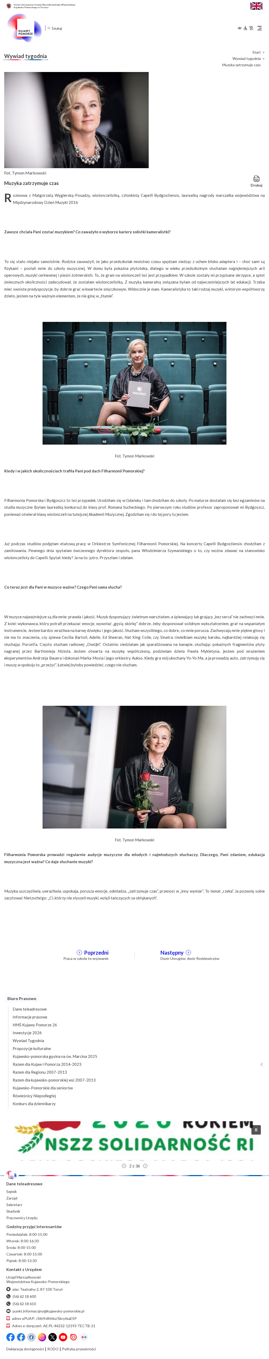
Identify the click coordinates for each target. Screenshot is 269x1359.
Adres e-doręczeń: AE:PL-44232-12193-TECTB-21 (53, 1326)
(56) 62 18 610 (24, 1303)
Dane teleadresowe (30, 1009)
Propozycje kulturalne (32, 1048)
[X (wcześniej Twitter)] (52, 1337)
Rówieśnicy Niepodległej (34, 1095)
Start (256, 52)
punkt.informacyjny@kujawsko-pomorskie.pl (48, 1311)
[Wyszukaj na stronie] (48, 28)
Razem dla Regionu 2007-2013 (40, 1072)
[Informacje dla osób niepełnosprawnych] (248, 28)
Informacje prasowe (30, 1017)
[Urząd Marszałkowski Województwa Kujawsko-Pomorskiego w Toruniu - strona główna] (24, 28)
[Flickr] (84, 1337)
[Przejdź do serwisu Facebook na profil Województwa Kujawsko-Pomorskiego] (10, 1337)
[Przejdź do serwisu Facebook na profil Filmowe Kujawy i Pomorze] (31, 1337)
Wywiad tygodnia (246, 58)
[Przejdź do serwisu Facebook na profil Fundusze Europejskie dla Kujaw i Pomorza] (21, 1337)
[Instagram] (42, 1337)
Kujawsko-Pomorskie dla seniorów (43, 1087)
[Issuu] (73, 1337)
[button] (134, 1141)
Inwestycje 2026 (27, 1032)
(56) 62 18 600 (24, 1296)
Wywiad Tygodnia (28, 1040)
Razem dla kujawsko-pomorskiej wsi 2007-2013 (54, 1080)
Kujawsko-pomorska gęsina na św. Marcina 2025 (55, 1056)
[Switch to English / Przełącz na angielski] (256, 5)
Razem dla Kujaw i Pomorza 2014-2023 (47, 1064)
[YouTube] (63, 1337)
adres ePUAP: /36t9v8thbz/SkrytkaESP (44, 1318)
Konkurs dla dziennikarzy (34, 1103)
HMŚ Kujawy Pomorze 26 (35, 1024)
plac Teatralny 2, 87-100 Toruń (38, 1289)
